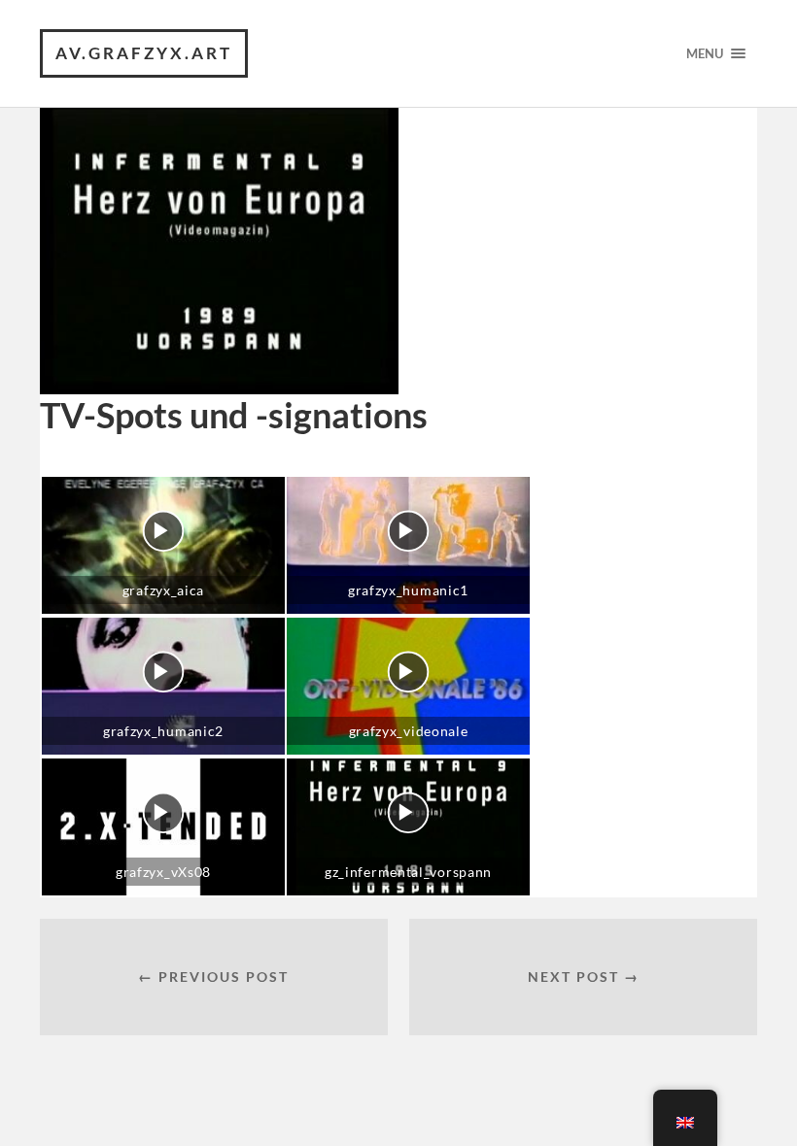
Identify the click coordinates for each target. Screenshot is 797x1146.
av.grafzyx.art (143, 53)
